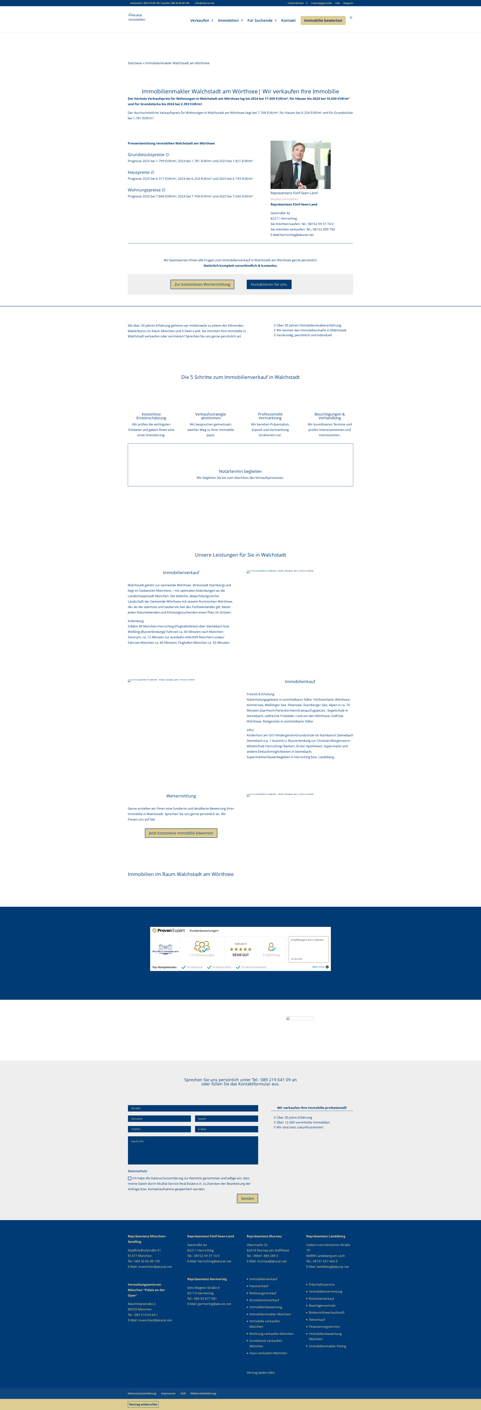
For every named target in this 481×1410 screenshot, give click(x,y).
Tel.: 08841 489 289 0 (262, 1256)
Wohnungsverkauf (262, 1293)
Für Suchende (260, 21)
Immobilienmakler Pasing (327, 1346)
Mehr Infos (318, 967)
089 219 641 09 (151, 3)
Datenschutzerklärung (142, 1393)
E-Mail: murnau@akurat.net (267, 1261)
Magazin (348, 3)
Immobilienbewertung (265, 1307)
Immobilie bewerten (323, 20)
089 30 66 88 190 (180, 3)
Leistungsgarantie (321, 3)
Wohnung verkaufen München (271, 1333)
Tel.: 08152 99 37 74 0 (317, 224)
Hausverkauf (258, 1286)
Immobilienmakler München (270, 1314)
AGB (183, 1393)
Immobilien (228, 21)
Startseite (135, 63)
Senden (247, 1198)
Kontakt (288, 21)
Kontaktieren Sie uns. (269, 284)
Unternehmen (296, 3)
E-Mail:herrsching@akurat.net (292, 235)
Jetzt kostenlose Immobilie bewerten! (181, 833)
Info (337, 3)
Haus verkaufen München (268, 1353)
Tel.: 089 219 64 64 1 (143, 1315)
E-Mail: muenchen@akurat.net (150, 1266)
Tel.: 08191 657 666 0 (322, 1261)
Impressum (168, 1393)
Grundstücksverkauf (264, 1300)
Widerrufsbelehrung (203, 1393)
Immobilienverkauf (263, 1279)
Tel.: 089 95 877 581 (202, 1298)
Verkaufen (199, 21)
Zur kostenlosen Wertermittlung (202, 284)
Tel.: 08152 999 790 (320, 229)
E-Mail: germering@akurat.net (209, 1304)
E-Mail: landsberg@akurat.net (327, 1266)
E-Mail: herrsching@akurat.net (209, 1261)
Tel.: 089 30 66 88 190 (144, 1261)
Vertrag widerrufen (143, 1404)
